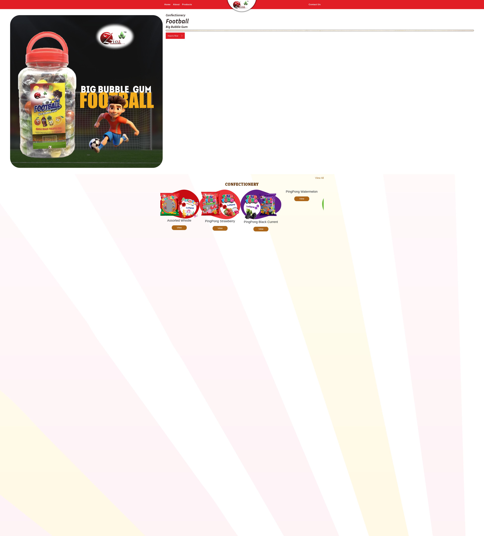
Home (167, 4)
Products (187, 4)
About (176, 4)
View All (319, 178)
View (180, 228)
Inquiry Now (174, 35)
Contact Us (315, 4)
